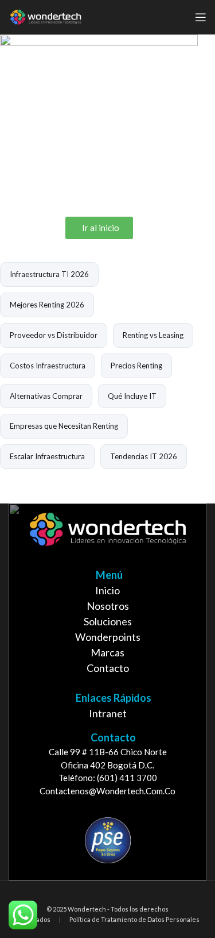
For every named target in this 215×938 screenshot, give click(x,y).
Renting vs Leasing (153, 335)
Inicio (107, 590)
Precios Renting (136, 365)
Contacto (108, 668)
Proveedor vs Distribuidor (53, 335)
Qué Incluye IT (132, 396)
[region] (107, 692)
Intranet (108, 713)
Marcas (107, 652)
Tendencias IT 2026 (143, 456)
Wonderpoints (107, 637)
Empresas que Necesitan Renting (64, 425)
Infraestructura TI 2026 (49, 274)
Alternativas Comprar (46, 396)
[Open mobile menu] (200, 17)
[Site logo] (46, 16)
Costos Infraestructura (47, 365)
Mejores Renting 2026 (47, 304)
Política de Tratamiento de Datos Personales (134, 919)
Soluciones (108, 621)
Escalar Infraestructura (47, 456)
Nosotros (108, 605)
